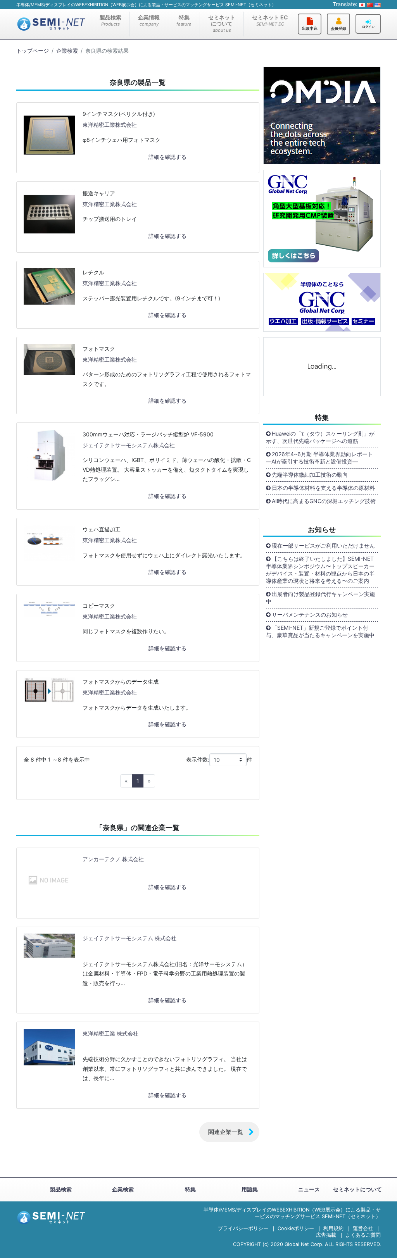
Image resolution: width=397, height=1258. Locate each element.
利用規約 (333, 1228)
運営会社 (363, 1228)
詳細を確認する (167, 156)
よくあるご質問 (363, 1235)
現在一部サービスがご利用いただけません (323, 545)
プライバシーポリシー (243, 1228)
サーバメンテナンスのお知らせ (310, 614)
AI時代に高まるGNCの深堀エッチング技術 (324, 501)
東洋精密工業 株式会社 (110, 1033)
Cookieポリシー (296, 1228)
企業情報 (149, 20)
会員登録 (338, 28)
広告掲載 (326, 1235)
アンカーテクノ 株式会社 (113, 859)
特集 (184, 20)
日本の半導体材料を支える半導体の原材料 (323, 487)
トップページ (32, 50)
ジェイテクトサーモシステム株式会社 (129, 445)
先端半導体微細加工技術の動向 (310, 474)
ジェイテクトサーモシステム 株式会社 (129, 938)
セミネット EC (270, 20)
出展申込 (310, 28)
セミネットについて (221, 23)
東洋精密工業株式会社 (110, 124)
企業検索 (67, 50)
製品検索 (110, 20)
